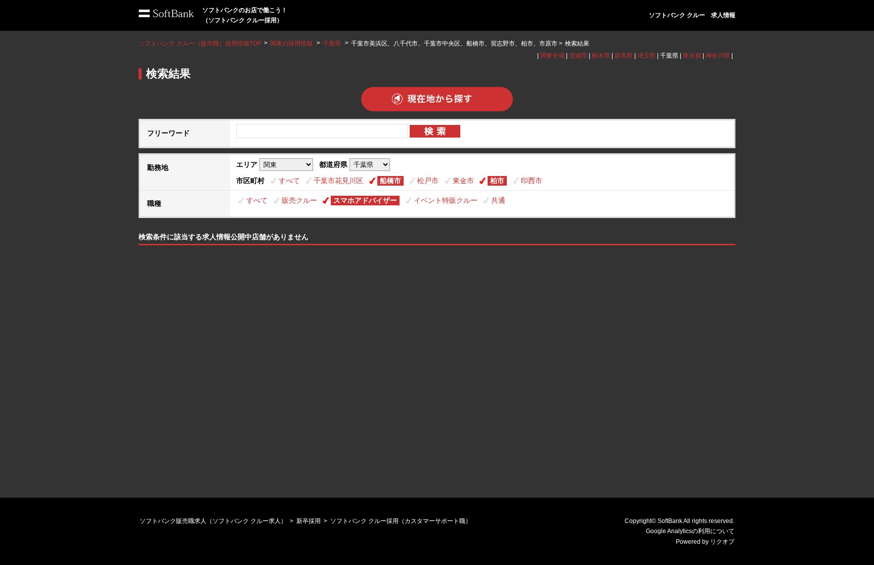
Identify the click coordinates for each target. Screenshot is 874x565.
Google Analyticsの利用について (690, 531)
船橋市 (390, 181)
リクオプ (722, 541)
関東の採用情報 (292, 43)
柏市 (497, 181)
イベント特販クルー (445, 200)
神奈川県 (718, 55)
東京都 (692, 55)
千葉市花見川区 (338, 181)
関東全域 (552, 55)
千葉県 (332, 43)
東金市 (463, 181)
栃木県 (601, 55)
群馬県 (624, 55)
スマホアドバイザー (365, 200)
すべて (289, 181)
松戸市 (428, 181)
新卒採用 (308, 521)
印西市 (531, 181)
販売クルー (299, 200)
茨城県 (578, 55)
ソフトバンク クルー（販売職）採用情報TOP (200, 43)
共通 (498, 200)
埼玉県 (646, 55)
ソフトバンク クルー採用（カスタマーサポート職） (400, 521)
